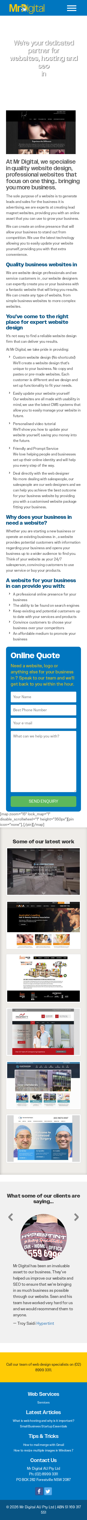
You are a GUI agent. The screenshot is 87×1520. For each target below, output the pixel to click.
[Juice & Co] (43, 977)
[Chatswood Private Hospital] (43, 1084)
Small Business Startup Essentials (43, 1426)
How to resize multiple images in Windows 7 (43, 1450)
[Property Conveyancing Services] (43, 1031)
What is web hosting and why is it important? (43, 1421)
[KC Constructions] (43, 871)
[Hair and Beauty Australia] (43, 924)
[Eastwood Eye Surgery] (43, 1138)
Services (43, 1402)
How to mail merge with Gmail (43, 1445)
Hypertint (23, 1323)
